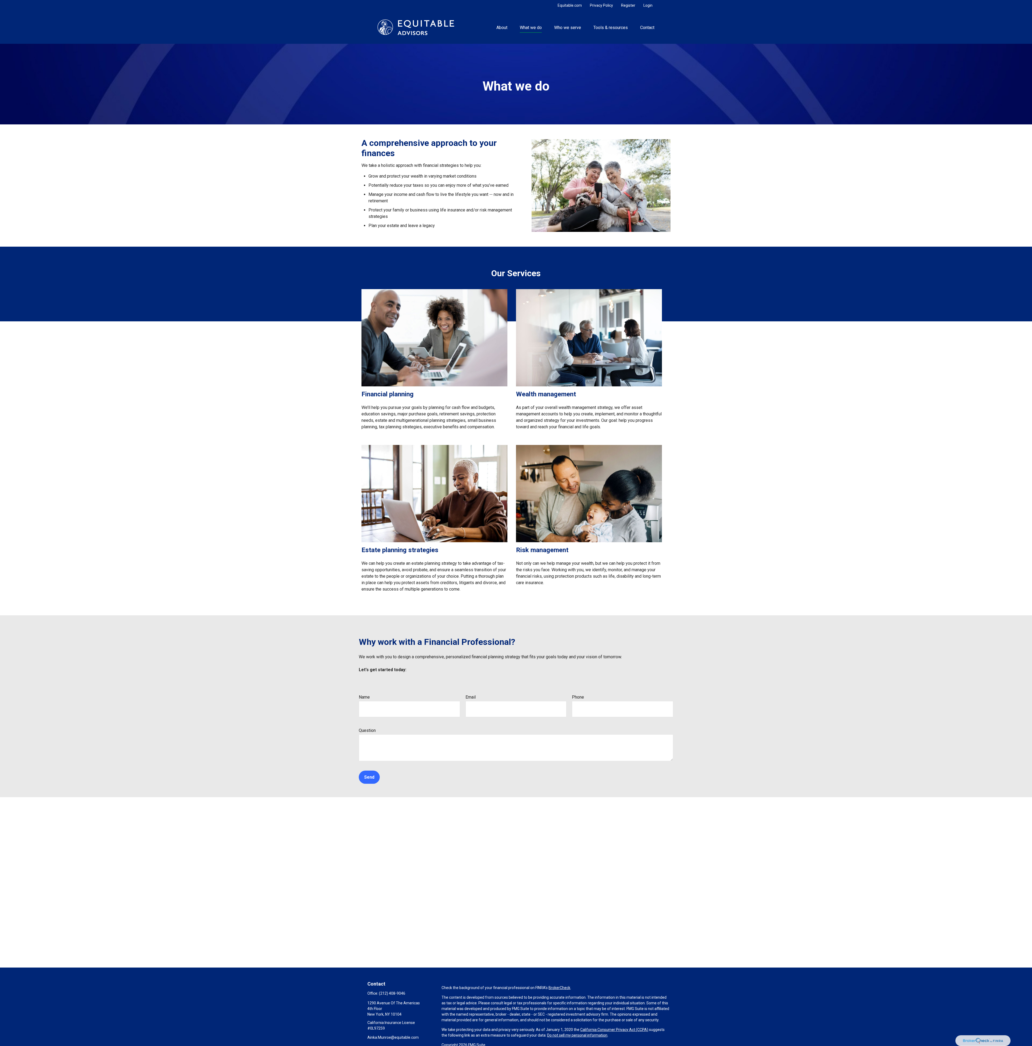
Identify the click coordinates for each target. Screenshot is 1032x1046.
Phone (578, 697)
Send (369, 777)
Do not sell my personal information (577, 1035)
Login (648, 5)
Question (367, 730)
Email (470, 697)
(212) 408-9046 (392, 993)
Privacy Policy (601, 5)
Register (628, 5)
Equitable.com (570, 5)
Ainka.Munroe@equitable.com (393, 1037)
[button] (502, 27)
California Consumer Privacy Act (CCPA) (614, 1029)
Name (364, 697)
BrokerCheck (559, 988)
